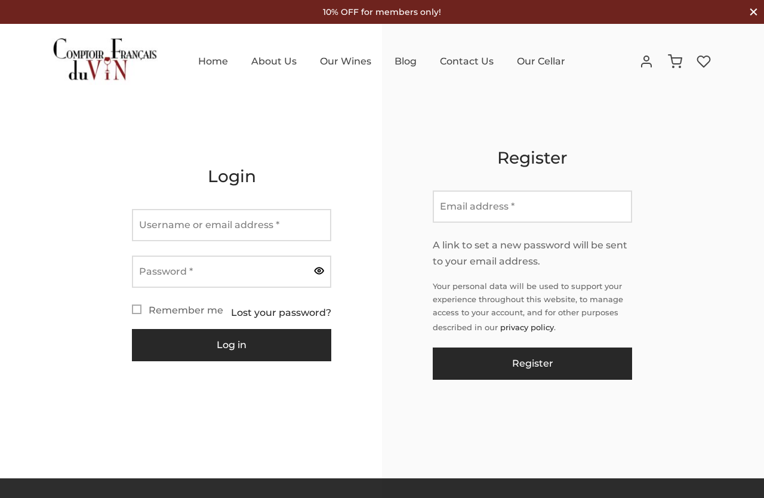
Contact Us (467, 61)
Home (213, 61)
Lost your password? (281, 312)
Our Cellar (541, 61)
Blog (406, 61)
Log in (232, 345)
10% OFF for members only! (382, 12)
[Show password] (319, 272)
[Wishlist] (705, 61)
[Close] (753, 11)
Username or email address (212, 224)
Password (169, 271)
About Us (274, 61)
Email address (481, 206)
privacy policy (527, 327)
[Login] (646, 61)
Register (532, 363)
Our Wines (345, 61)
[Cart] (675, 61)
